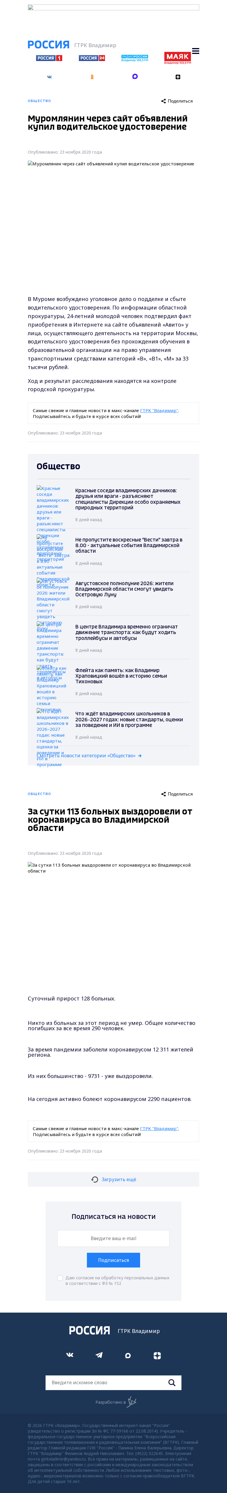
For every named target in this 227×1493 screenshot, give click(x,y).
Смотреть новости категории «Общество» (86, 755)
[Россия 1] (49, 59)
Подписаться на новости (114, 1217)
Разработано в (110, 1402)
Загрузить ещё (119, 1179)
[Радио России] (134, 60)
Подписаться (113, 1260)
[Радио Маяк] (177, 62)
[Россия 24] (92, 59)
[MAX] (135, 77)
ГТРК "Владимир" (159, 410)
